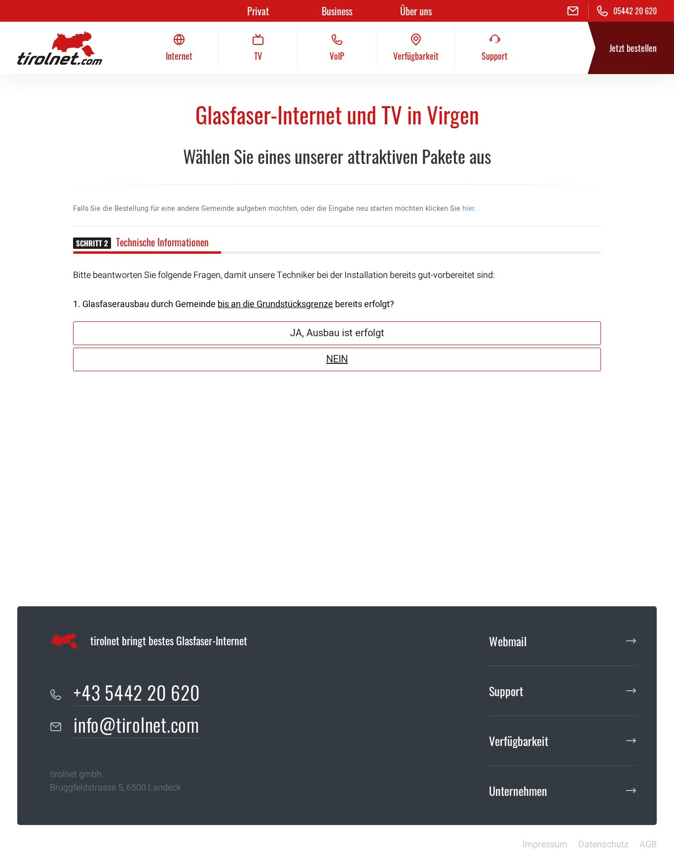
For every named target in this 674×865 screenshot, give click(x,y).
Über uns (416, 10)
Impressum (545, 844)
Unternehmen (518, 790)
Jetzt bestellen (633, 47)
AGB (648, 844)
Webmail (508, 641)
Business (337, 10)
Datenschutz (603, 844)
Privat (258, 10)
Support (506, 691)
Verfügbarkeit (518, 740)
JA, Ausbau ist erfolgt (337, 333)
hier (468, 208)
